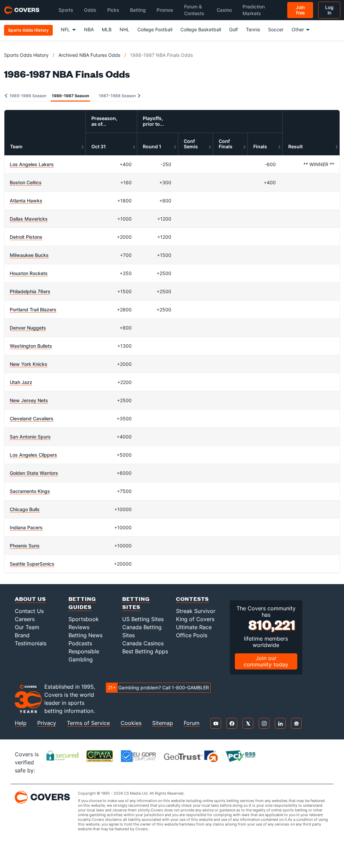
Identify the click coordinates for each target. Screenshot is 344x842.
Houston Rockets (29, 273)
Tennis (253, 29)
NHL (124, 29)
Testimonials (30, 643)
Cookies (131, 723)
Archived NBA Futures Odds (89, 55)
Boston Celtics (26, 182)
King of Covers (195, 619)
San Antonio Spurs (30, 436)
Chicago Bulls (25, 509)
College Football (154, 29)
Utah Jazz (21, 382)
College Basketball (200, 29)
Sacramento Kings (30, 491)
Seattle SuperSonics (32, 564)
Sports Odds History (26, 55)
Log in (329, 9)
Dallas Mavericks (29, 219)
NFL (65, 29)
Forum (192, 723)
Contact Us (29, 611)
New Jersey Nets (29, 400)
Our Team (27, 627)
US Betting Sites (143, 619)
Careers (25, 619)
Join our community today (266, 661)
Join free (300, 9)
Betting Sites (136, 603)
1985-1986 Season (27, 95)
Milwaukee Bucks (29, 255)
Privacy (46, 723)
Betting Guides (82, 603)
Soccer (276, 29)
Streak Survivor (195, 611)
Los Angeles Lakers (32, 164)
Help (21, 723)
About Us (30, 599)
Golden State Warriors (34, 473)
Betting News (85, 635)
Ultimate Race (194, 627)
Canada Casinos (143, 643)
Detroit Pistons (26, 237)
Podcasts (80, 643)
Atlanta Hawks (26, 200)
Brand (22, 635)
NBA (89, 29)
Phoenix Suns (25, 545)
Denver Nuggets (28, 328)
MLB (107, 29)
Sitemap (162, 723)
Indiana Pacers (26, 527)
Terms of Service (88, 723)
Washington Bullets (31, 346)
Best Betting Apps (145, 651)
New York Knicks (28, 364)
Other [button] (298, 29)
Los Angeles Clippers (33, 455)
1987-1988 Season (118, 95)
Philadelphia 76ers (30, 291)
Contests (192, 599)
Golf (233, 29)
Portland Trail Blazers (33, 309)
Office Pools (191, 635)
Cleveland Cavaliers (31, 418)
